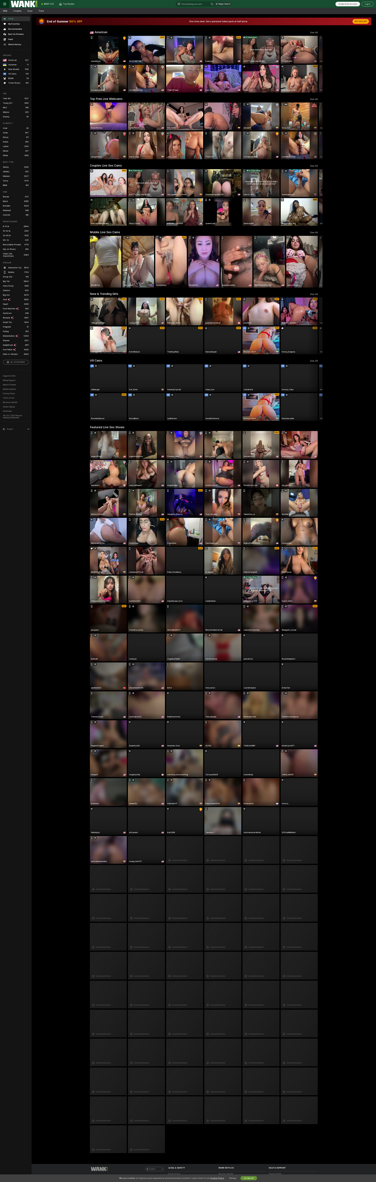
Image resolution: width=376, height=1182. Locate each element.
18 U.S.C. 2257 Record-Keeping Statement (12, 417)
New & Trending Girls (104, 294)
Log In (367, 4)
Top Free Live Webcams (106, 99)
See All (314, 32)
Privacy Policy (9, 394)
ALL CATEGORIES (17, 362)
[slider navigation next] (315, 64)
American (101, 32)
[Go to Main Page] (24, 4)
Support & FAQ (9, 376)
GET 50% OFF (361, 21)
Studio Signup (9, 407)
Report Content (9, 385)
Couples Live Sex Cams (106, 165)
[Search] (212, 4)
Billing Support (9, 380)
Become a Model (10, 402)
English (152, 1169)
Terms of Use (8, 398)
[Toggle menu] (4, 4)
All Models (7, 411)
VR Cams (96, 360)
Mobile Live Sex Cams (105, 232)
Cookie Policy (217, 1178)
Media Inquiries (9, 389)
